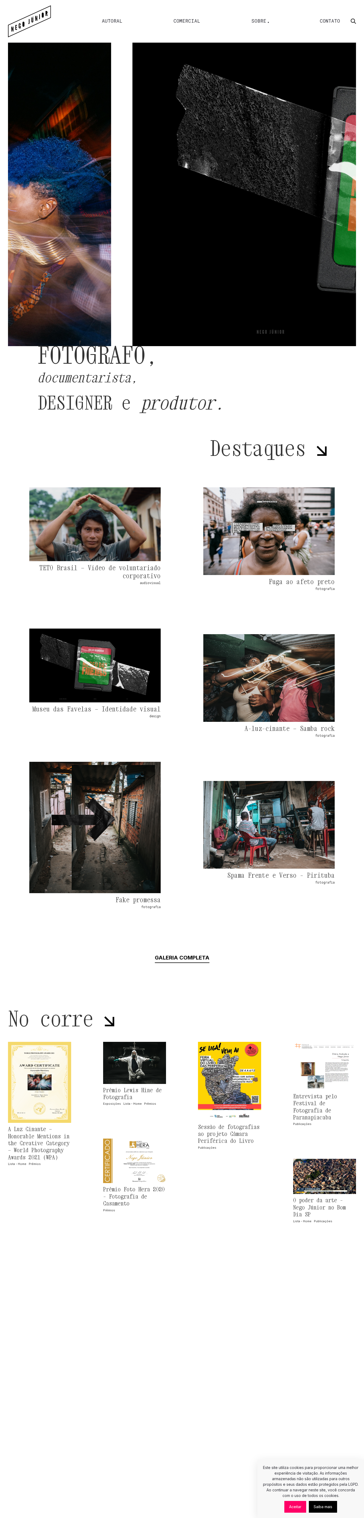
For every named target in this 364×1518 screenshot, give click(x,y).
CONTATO (330, 20)
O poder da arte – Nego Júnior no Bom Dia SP (319, 1207)
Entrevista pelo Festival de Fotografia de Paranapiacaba (315, 1107)
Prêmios (35, 1164)
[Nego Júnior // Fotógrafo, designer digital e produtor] (29, 21)
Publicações (207, 1147)
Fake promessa (138, 900)
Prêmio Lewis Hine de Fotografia (132, 1093)
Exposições (112, 1104)
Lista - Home (17, 1164)
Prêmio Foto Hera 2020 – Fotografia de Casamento (134, 1196)
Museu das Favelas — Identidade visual (97, 709)
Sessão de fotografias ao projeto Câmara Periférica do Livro (229, 1133)
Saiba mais (323, 1506)
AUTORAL (112, 20)
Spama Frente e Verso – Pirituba (281, 875)
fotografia (325, 588)
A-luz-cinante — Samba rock (290, 728)
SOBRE (258, 20)
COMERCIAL (186, 20)
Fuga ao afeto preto (302, 582)
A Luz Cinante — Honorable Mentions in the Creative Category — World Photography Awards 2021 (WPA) (39, 1143)
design (155, 716)
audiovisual (150, 583)
